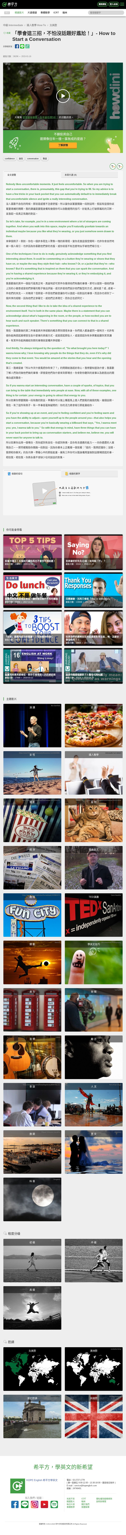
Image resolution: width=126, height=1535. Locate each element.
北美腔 (53, 25)
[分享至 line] (22, 46)
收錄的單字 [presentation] (74, 473)
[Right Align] (122, 4)
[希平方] (10, 4)
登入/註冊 (114, 4)
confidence (10, 158)
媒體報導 (85, 1507)
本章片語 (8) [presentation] (71, 175)
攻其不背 (71, 1499)
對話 (45, 158)
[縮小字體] (120, 166)
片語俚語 (32, 12)
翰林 (65, 12)
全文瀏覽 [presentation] (11, 175)
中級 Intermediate (13, 25)
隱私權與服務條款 (104, 1499)
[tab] (32, 175)
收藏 (8, 33)
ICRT (56, 12)
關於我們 (85, 1504)
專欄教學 (45, 12)
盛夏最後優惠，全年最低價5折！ (40, 117)
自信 (21, 158)
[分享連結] (27, 46)
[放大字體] (113, 166)
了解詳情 (63, 145)
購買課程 (102, 4)
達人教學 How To (36, 25)
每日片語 (71, 1504)
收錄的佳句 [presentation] (17, 473)
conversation (33, 158)
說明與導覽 (101, 1501)
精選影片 (19, 12)
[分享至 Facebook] (17, 46)
